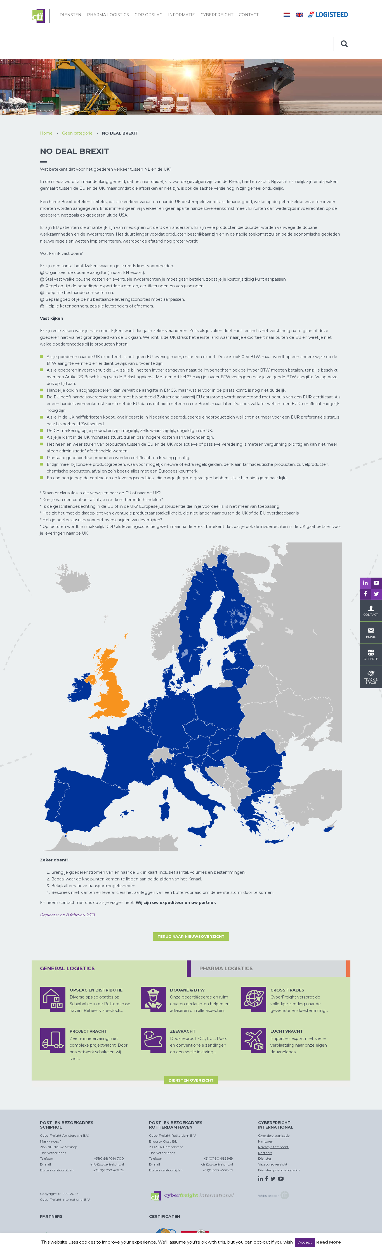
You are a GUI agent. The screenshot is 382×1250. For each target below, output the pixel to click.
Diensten (70, 14)
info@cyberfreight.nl (107, 1164)
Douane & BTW (187, 990)
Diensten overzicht (191, 1080)
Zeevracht (183, 1031)
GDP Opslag (148, 14)
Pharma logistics (108, 14)
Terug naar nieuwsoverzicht (191, 936)
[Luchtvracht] (254, 1040)
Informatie (181, 14)
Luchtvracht (286, 1031)
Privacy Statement (273, 1147)
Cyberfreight (217, 14)
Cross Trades (287, 990)
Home (46, 133)
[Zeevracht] (153, 1040)
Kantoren (265, 1141)
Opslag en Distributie (96, 990)
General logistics (67, 968)
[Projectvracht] (52, 1040)
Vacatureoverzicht (272, 1164)
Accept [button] (305, 1242)
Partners (265, 1153)
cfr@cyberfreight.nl (217, 1164)
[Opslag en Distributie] (52, 999)
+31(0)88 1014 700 (109, 1158)
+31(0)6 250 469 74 (108, 1170)
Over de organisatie (273, 1135)
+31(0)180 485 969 (218, 1158)
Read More (328, 1242)
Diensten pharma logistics (279, 1170)
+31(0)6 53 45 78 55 (218, 1170)
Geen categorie (77, 133)
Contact (248, 14)
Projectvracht (88, 1031)
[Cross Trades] (254, 999)
